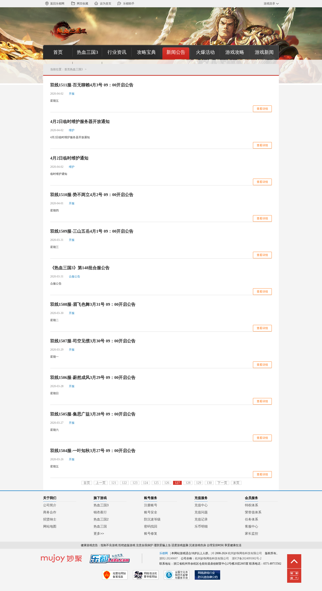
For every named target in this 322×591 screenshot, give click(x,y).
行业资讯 (116, 52)
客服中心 (251, 526)
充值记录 (201, 519)
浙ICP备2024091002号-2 (246, 558)
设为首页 (105, 3)
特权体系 (251, 505)
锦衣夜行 (100, 512)
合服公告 (56, 283)
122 (124, 483)
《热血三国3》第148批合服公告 (80, 267)
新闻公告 (175, 52)
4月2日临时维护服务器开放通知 (80, 121)
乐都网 (163, 553)
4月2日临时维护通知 (69, 158)
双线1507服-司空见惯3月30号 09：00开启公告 (93, 341)
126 (166, 483)
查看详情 (262, 108)
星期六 (54, 430)
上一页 (101, 483)
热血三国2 (101, 519)
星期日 (54, 393)
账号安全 (150, 512)
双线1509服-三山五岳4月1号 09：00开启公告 (91, 231)
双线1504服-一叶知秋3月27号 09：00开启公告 (93, 450)
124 (145, 483)
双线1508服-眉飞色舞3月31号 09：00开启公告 (93, 304)
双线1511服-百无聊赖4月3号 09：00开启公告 (91, 85)
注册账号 (150, 505)
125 (156, 483)
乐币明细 (201, 526)
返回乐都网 (57, 3)
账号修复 (150, 533)
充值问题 (201, 512)
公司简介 (49, 505)
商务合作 (49, 512)
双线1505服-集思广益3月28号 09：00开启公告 (93, 414)
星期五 (54, 100)
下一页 (222, 483)
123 (134, 483)
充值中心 (201, 505)
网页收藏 (82, 3)
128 (188, 483)
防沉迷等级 (152, 519)
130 (209, 483)
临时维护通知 (58, 174)
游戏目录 (269, 3)
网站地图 (49, 526)
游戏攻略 (234, 52)
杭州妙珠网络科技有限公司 (245, 553)
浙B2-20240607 (168, 558)
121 (113, 483)
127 (177, 483)
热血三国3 (87, 52)
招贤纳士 (49, 519)
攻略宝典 (146, 52)
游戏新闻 (264, 52)
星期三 (54, 247)
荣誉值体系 (253, 512)
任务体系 (251, 519)
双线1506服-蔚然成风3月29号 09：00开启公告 (93, 377)
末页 (236, 483)
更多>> (99, 533)
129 (198, 483)
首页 (58, 52)
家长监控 (251, 533)
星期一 (54, 356)
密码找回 (150, 526)
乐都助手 (128, 3)
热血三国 (100, 526)
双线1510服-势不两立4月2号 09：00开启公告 (91, 194)
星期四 (54, 210)
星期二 (54, 320)
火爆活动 (205, 52)
